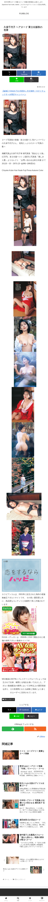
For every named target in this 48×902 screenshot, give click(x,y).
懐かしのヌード (9, 699)
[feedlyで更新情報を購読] (13, 729)
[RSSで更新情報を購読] (35, 729)
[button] (31, 79)
